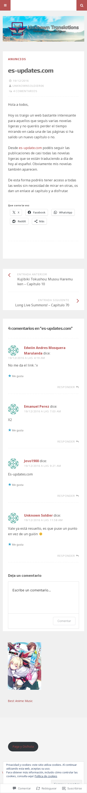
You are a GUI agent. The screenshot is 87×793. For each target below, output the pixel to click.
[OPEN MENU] (5, 5)
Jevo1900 (31, 461)
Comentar (64, 621)
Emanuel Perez (36, 406)
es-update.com (30, 147)
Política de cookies (46, 776)
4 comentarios (25, 91)
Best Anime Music (20, 701)
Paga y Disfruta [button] (23, 746)
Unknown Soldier (38, 515)
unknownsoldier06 (28, 86)
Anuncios (17, 59)
